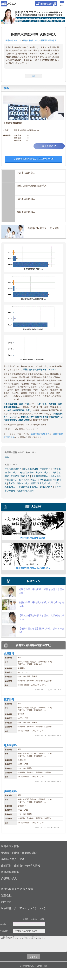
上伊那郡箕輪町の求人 (28, 487)
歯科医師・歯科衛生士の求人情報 (20, 865)
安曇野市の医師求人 (20, 476)
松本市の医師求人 (28, 480)
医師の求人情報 (10, 846)
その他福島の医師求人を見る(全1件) (32, 159)
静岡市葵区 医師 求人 (40, 434)
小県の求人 (45, 469)
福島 (6, 88)
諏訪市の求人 (42, 472)
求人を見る (47, 146)
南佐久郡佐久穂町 (25, 490)
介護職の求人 (9, 878)
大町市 (11, 483)
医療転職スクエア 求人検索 (17, 889)
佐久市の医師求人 (13, 469)
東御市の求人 (46, 487)
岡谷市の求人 (23, 483)
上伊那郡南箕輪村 (40, 476)
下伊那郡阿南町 (26, 472)
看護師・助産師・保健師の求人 (19, 852)
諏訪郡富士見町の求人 (42, 483)
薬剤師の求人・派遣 (13, 859)
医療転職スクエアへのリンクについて (23, 908)
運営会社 (6, 895)
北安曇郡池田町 (31, 469)
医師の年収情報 (10, 872)
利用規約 (6, 902)
